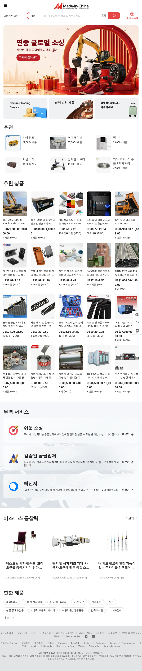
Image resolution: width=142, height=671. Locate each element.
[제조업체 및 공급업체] (71, 6)
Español (75, 643)
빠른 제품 (112, 633)
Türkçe (81, 646)
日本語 (50, 643)
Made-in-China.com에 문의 (91, 633)
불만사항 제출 (6, 633)
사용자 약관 (45, 633)
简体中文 (25, 643)
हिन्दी (58, 646)
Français (62, 643)
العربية (33, 646)
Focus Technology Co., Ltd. (68, 652)
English (13, 643)
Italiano (113, 643)
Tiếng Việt (94, 646)
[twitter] (93, 636)
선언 (34, 633)
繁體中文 (38, 643)
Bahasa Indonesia (112, 646)
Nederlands (46, 646)
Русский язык (128, 643)
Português (100, 643)
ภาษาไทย (69, 646)
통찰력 (57, 636)
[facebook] (86, 636)
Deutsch (87, 643)
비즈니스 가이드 (72, 636)
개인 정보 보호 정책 (65, 633)
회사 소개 (22, 633)
